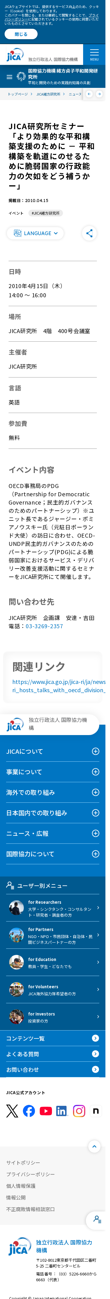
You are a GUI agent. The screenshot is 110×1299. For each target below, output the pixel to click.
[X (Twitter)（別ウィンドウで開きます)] (12, 1111)
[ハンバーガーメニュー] (94, 52)
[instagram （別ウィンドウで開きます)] (79, 1111)
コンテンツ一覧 (25, 1038)
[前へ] (89, 94)
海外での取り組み (30, 792)
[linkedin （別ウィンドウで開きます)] (62, 1111)
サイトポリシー (23, 1162)
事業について (24, 771)
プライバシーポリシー (30, 1174)
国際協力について (30, 853)
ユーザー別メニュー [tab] (42, 885)
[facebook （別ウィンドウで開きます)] (29, 1111)
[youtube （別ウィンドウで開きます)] (46, 1111)
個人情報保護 (20, 1185)
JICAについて (24, 751)
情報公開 (16, 1197)
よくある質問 (22, 1054)
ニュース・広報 (27, 833)
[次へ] (99, 94)
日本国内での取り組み (36, 812)
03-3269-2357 (44, 626)
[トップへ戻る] (94, 1146)
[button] (35, 233)
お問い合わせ (22, 1069)
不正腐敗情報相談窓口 (30, 1209)
